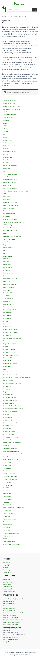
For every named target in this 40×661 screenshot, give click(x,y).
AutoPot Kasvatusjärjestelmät (13, 599)
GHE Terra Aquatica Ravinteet (13, 613)
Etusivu (4, 16)
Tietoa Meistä (7, 572)
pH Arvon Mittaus (9, 603)
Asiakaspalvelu (8, 582)
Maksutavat (7, 584)
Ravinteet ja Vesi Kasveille (11, 622)
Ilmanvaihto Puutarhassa (11, 606)
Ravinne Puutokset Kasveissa (13, 620)
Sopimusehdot (8, 589)
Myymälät (6, 580)
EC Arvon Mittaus (9, 601)
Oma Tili (6, 565)
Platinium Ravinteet (9, 615)
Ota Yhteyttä (7, 570)
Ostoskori (6, 567)
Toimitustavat (7, 587)
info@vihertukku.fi (9, 642)
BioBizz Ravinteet (9, 608)
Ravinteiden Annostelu (10, 624)
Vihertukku (6, 563)
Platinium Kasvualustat (10, 617)
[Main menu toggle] (36, 3)
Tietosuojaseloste (9, 591)
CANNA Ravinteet (9, 610)
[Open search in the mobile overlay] (22, 10)
